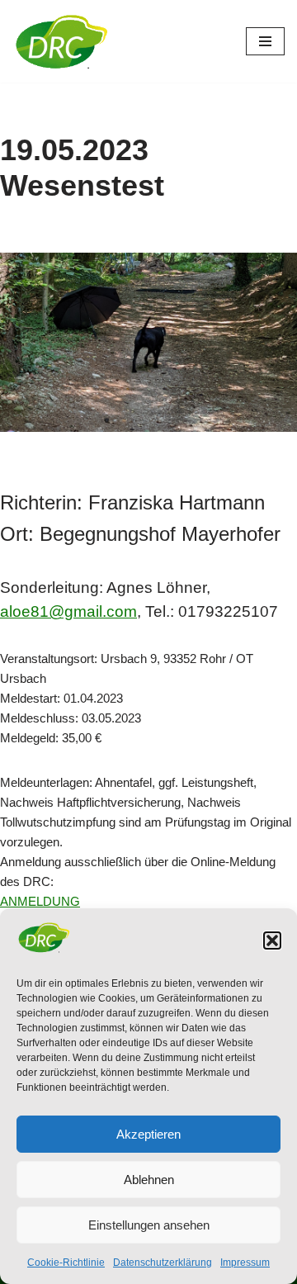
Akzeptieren (148, 1134)
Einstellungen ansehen (149, 1225)
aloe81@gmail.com (68, 611)
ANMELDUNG (40, 901)
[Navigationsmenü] (265, 41)
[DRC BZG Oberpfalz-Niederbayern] (61, 41)
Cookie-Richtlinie (66, 1262)
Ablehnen (149, 1180)
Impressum (245, 1262)
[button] (272, 940)
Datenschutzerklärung (162, 1262)
